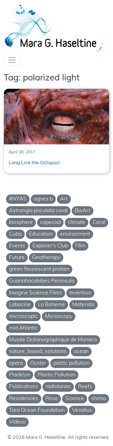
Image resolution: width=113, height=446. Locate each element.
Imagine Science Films (35, 293)
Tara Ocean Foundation (37, 410)
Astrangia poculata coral (38, 210)
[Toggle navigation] (12, 60)
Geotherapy (46, 257)
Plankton (19, 375)
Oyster (38, 363)
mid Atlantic (23, 328)
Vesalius (82, 410)
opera (16, 363)
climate (76, 222)
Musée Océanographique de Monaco (53, 339)
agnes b (43, 199)
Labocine (20, 304)
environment (75, 234)
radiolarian (58, 386)
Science (74, 398)
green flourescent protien (39, 269)
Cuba (15, 234)
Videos (17, 422)
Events (17, 246)
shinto (98, 398)
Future (17, 257)
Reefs (85, 386)
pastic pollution (71, 363)
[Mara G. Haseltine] (54, 28)
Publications (23, 386)
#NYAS (18, 199)
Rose (52, 398)
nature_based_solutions (38, 351)
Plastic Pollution (56, 375)
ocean (81, 351)
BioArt (82, 210)
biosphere (21, 222)
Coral (99, 222)
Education (41, 234)
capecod (50, 222)
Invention (80, 293)
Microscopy (58, 316)
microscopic (23, 316)
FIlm (80, 246)
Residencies (23, 398)
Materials (83, 304)
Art (64, 199)
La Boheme (51, 304)
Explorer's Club (50, 246)
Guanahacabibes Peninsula (41, 281)
